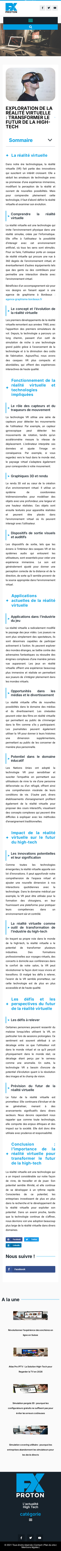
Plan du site (50, 1545)
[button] (30, 20)
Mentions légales (30, 1547)
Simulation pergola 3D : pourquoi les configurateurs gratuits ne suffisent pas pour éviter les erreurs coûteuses (30, 1408)
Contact (38, 1545)
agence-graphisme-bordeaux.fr (24, 299)
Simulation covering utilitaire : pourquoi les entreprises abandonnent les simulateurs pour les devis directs (30, 1449)
